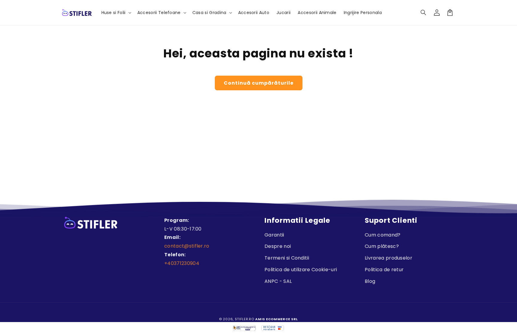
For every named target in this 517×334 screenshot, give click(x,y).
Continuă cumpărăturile (259, 83)
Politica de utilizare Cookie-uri (300, 269)
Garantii (274, 234)
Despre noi (277, 246)
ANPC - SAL (278, 281)
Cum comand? (383, 234)
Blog (370, 281)
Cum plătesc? (382, 246)
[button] (423, 12)
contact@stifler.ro (186, 246)
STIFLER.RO (244, 319)
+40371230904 (181, 263)
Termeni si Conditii (286, 257)
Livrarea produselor (388, 257)
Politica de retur (384, 269)
